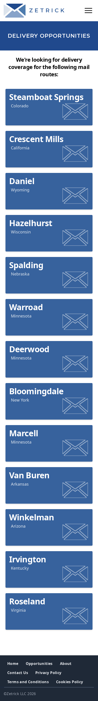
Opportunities (39, 663)
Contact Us (17, 672)
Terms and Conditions (28, 681)
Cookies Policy (69, 681)
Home (12, 663)
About (66, 663)
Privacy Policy (48, 672)
